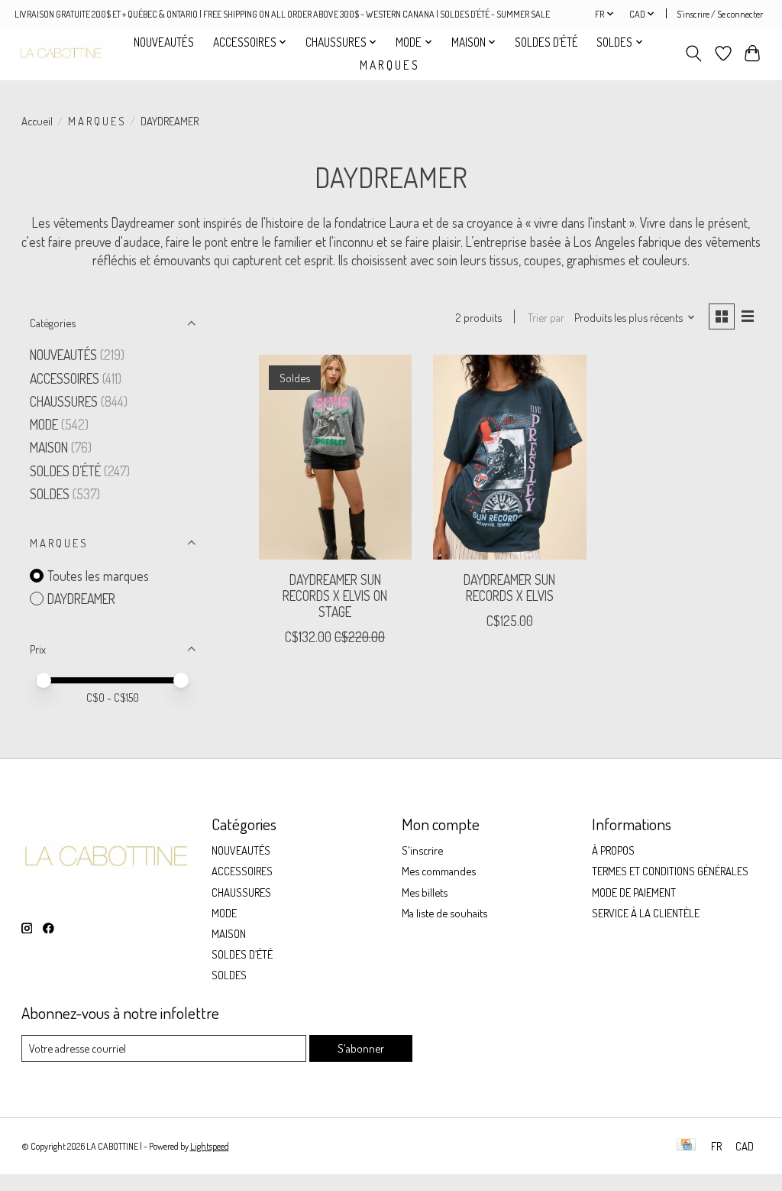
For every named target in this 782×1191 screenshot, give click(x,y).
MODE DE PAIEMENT (634, 892)
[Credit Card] (686, 1145)
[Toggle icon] (693, 53)
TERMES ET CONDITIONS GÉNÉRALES (670, 871)
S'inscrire (422, 850)
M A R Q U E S (389, 65)
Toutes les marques (98, 575)
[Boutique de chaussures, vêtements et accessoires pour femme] (60, 53)
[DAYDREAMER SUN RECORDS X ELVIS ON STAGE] (335, 457)
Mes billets (425, 892)
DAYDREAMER (81, 598)
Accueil (37, 121)
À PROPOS (613, 850)
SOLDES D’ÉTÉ (546, 42)
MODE (44, 424)
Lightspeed (209, 1146)
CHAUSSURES (64, 401)
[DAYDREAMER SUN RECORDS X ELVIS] (509, 457)
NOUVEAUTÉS (164, 42)
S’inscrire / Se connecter (720, 14)
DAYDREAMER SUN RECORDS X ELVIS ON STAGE (335, 595)
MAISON (50, 447)
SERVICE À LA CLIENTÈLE (646, 913)
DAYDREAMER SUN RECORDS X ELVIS (509, 587)
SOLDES (51, 493)
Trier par (546, 317)
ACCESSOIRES (64, 378)
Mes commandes (439, 871)
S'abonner (361, 1048)
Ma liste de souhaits (444, 913)
